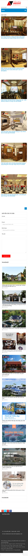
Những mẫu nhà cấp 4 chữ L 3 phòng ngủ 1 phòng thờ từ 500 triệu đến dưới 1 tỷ (13, 286)
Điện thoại (4, 228)
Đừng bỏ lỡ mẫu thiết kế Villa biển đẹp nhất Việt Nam (13, 398)
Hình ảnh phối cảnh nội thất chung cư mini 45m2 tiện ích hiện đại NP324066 (13, 132)
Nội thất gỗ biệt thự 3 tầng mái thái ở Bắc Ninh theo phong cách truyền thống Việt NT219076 (13, 37)
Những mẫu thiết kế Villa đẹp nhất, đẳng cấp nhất (13, 420)
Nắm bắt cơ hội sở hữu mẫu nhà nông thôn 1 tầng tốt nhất (13, 443)
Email (3, 222)
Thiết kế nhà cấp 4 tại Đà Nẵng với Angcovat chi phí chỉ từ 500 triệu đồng (14, 305)
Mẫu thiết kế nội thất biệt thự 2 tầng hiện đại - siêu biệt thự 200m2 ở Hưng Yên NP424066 (13, 100)
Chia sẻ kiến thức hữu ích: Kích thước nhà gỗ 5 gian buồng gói (13, 374)
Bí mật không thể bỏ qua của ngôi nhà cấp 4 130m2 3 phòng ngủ (12, 467)
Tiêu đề (3, 234)
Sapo (22, 550)
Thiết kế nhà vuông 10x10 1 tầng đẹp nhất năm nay (14, 328)
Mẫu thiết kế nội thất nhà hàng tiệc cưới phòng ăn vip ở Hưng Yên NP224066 (13, 195)
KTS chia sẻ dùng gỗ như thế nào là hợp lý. (12, 350)
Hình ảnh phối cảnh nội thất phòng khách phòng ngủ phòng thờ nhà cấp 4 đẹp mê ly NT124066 (13, 164)
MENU (3, 10)
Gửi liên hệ (6, 256)
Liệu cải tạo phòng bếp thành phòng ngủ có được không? (13, 491)
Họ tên (3, 216)
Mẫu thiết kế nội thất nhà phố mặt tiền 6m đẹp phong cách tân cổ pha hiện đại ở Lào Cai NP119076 (12, 69)
